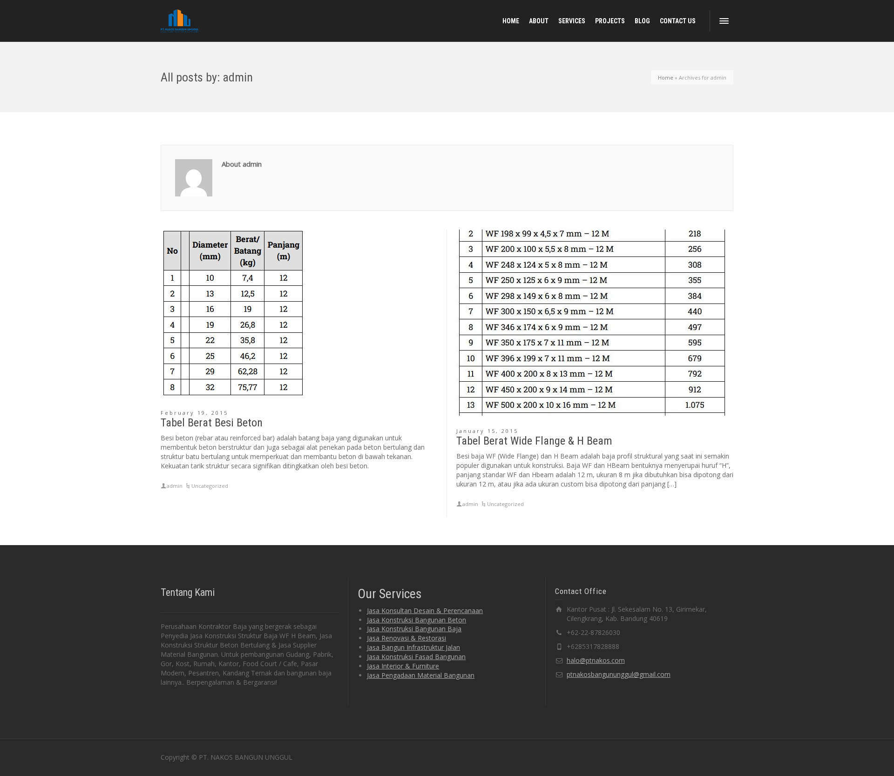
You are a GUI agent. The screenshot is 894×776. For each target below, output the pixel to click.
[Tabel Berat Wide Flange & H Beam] (591, 322)
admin (175, 485)
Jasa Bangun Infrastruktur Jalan (413, 647)
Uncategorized (209, 485)
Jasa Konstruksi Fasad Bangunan (416, 656)
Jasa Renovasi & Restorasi (406, 638)
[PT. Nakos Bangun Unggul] (179, 20)
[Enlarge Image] (233, 313)
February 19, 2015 (194, 412)
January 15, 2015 (487, 430)
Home (665, 77)
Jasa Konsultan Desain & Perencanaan (425, 610)
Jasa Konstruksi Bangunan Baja (414, 628)
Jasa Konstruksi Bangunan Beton (416, 619)
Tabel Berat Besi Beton (212, 422)
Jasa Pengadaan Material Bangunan (420, 675)
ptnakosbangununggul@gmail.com (618, 674)
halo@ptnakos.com (596, 660)
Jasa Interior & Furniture (403, 665)
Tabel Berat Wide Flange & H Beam (534, 440)
